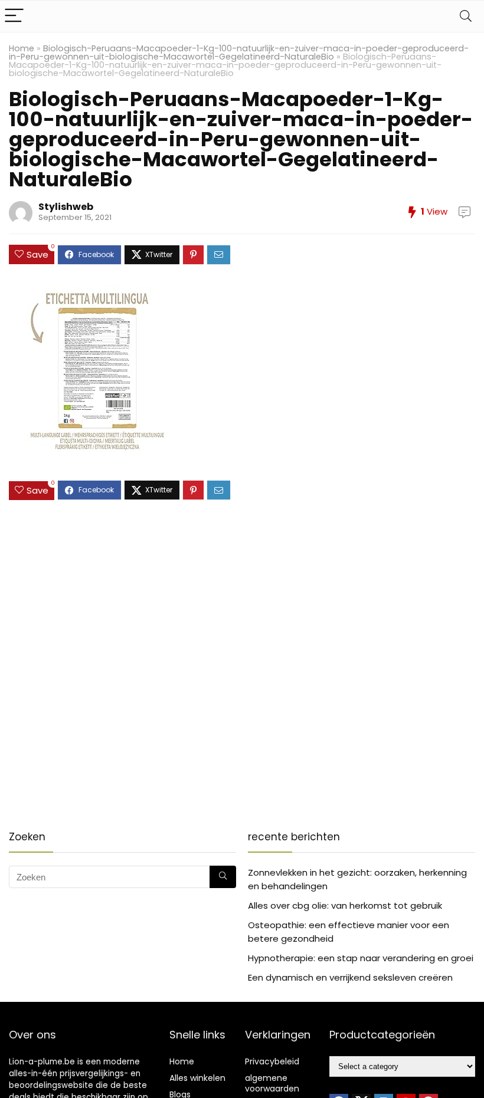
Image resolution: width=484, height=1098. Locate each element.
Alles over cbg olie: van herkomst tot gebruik (345, 905)
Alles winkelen (197, 1078)
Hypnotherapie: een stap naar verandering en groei (360, 958)
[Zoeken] (223, 877)
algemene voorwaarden (272, 1083)
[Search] (466, 16)
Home (21, 48)
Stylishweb (65, 206)
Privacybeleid (272, 1061)
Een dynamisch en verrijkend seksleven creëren (350, 977)
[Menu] (14, 16)
